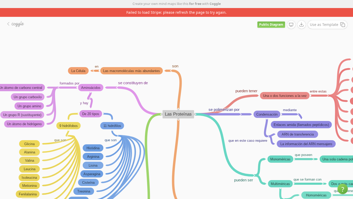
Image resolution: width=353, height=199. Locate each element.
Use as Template (324, 24)
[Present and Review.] (291, 25)
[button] (342, 189)
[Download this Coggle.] (301, 24)
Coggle (215, 4)
